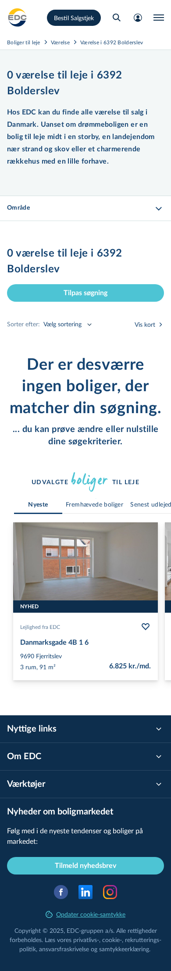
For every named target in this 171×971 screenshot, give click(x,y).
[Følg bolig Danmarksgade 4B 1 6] (145, 626)
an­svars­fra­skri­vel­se (64, 949)
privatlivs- (86, 939)
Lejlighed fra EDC (40, 627)
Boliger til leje (23, 42)
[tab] (38, 505)
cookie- (112, 939)
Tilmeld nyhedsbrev (85, 865)
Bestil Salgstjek (74, 17)
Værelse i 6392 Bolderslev (111, 42)
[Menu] (158, 17)
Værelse (60, 42)
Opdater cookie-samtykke (90, 914)
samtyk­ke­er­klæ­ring (124, 949)
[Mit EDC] (137, 17)
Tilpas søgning (85, 292)
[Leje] (17, 17)
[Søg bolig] (116, 17)
